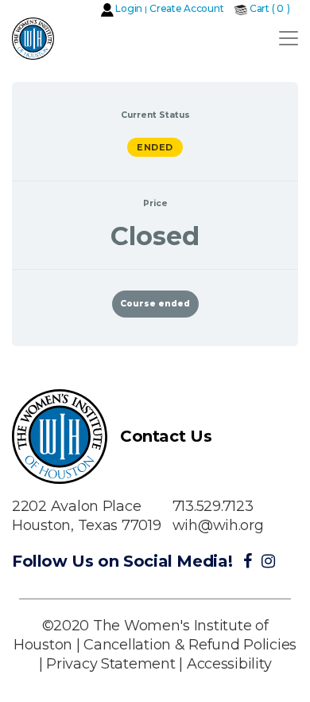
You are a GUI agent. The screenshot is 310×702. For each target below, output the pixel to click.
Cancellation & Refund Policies (189, 644)
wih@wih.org (218, 525)
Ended (155, 147)
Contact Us (165, 436)
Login (128, 8)
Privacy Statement (110, 664)
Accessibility (229, 664)
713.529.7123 (213, 506)
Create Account (186, 8)
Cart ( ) (270, 8)
